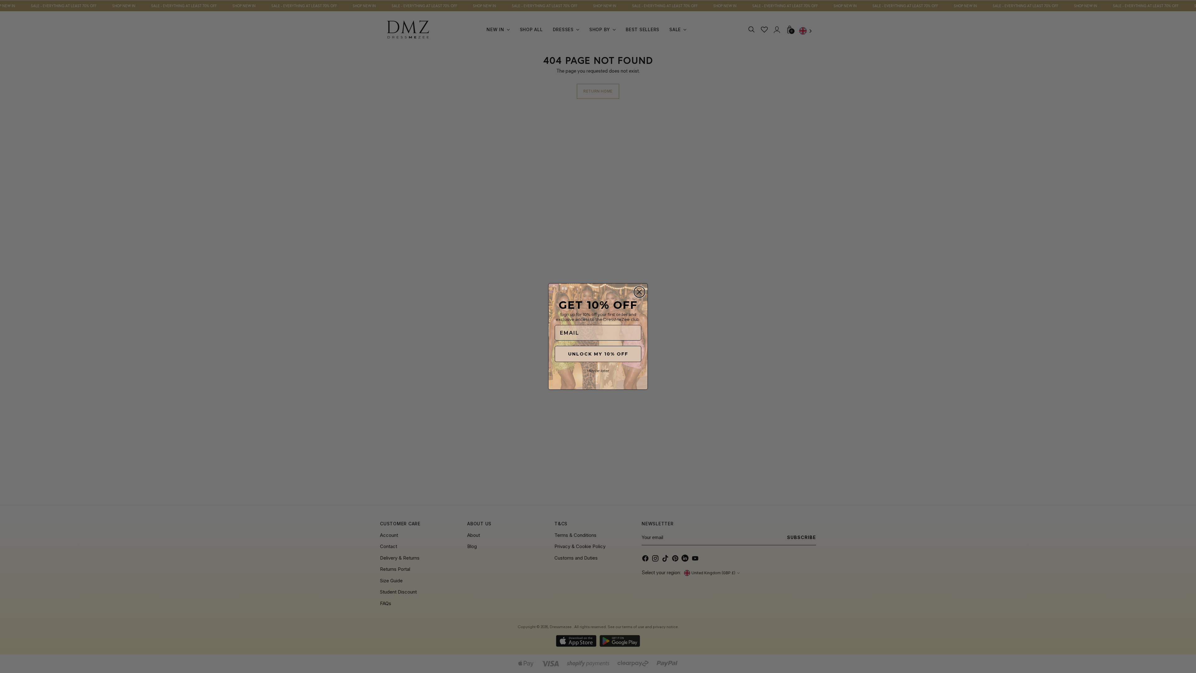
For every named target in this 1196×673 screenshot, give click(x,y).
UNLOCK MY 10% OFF (598, 354)
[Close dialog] (639, 292)
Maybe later (598, 370)
